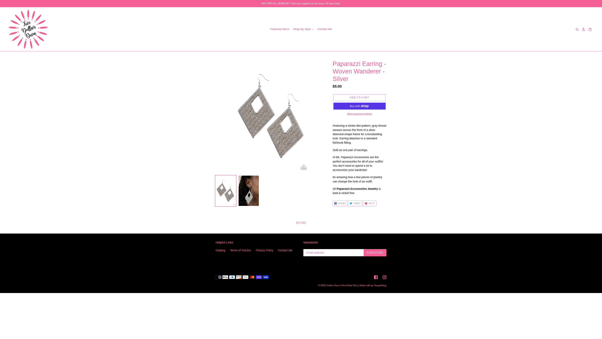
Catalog (220, 250)
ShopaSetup (380, 285)
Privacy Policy (264, 250)
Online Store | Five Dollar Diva (342, 285)
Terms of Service (240, 250)
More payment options (359, 114)
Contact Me (285, 250)
